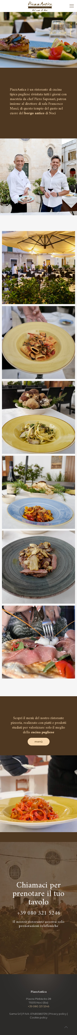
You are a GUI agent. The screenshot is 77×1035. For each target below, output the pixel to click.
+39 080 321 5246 (38, 913)
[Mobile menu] (71, 6)
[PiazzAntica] (40, 6)
